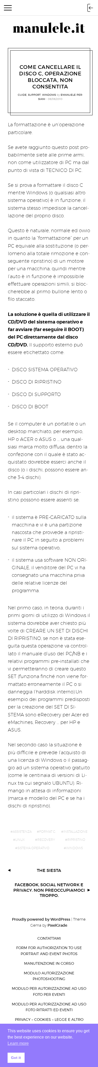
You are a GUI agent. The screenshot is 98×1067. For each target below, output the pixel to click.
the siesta (49, 870)
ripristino (76, 840)
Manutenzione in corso (49, 963)
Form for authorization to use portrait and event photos (49, 950)
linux (20, 840)
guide (22, 94)
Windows (49, 94)
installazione (76, 832)
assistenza (22, 832)
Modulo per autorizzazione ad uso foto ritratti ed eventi (49, 1007)
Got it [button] (16, 1058)
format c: (47, 832)
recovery (46, 840)
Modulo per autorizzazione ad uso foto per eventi (49, 991)
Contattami (49, 938)
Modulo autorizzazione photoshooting (49, 976)
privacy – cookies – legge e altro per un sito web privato (49, 1022)
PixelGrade (57, 925)
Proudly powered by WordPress (41, 919)
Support (34, 94)
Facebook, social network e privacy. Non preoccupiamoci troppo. (49, 890)
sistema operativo (33, 848)
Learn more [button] (18, 1043)
